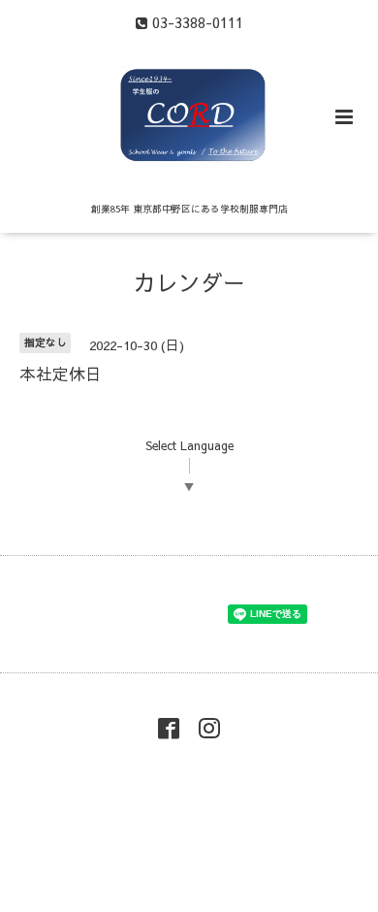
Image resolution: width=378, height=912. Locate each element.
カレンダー (189, 282)
